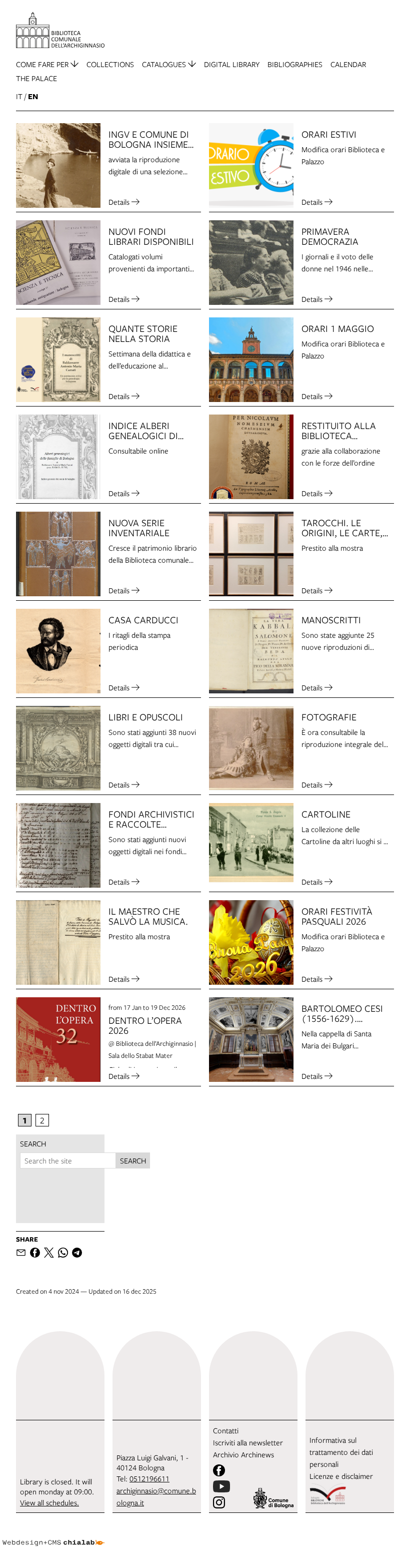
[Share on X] (49, 1253)
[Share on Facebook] (35, 1253)
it (19, 96)
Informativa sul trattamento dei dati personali (341, 1452)
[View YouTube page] (221, 1486)
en (33, 96)
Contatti (225, 1430)
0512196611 (150, 1478)
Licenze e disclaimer (341, 1476)
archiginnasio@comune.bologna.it (156, 1496)
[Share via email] (21, 1253)
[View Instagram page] (219, 1502)
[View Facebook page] (219, 1470)
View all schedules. (49, 1502)
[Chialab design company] (53, 1535)
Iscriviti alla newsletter (248, 1442)
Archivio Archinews (243, 1454)
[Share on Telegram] (77, 1253)
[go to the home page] (60, 30)
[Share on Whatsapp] (63, 1253)
